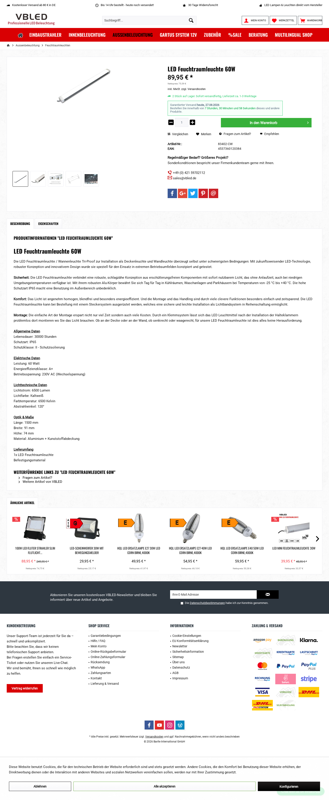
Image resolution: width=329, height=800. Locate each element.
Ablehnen (40, 786)
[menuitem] (310, 20)
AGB (175, 673)
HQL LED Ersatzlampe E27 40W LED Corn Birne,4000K (190, 550)
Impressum (180, 678)
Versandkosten (154, 736)
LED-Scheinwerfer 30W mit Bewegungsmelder (87, 550)
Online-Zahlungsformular (108, 657)
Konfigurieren (289, 786)
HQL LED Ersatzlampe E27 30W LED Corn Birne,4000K (138, 550)
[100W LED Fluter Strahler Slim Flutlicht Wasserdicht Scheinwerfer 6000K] (35, 528)
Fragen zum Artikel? (237, 134)
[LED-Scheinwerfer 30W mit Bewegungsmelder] (86, 528)
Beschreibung (20, 223)
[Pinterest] (203, 193)
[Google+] (182, 193)
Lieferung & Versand (105, 683)
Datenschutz (181, 667)
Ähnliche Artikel (22, 502)
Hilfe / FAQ (98, 641)
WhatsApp (98, 667)
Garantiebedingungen (106, 635)
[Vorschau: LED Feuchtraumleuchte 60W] (20, 179)
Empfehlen (271, 134)
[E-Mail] (213, 193)
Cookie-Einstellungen (186, 635)
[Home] (20, 35)
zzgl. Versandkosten (193, 89)
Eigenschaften (48, 223)
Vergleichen (179, 134)
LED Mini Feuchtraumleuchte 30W (293, 548)
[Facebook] (172, 193)
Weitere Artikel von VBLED (42, 482)
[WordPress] (179, 725)
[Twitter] (193, 193)
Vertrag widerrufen (25, 688)
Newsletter (179, 646)
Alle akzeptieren (164, 786)
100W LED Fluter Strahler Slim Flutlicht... (35, 550)
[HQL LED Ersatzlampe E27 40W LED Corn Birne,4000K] (190, 528)
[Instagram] (169, 725)
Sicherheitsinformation (188, 651)
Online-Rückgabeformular (108, 651)
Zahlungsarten (101, 673)
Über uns (178, 662)
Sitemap (178, 657)
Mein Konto (99, 646)
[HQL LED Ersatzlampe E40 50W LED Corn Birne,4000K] (242, 528)
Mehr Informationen (252, 772)
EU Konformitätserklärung (190, 641)
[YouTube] (159, 725)
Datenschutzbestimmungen (207, 603)
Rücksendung (100, 662)
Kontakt (96, 678)
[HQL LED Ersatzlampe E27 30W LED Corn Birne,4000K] (138, 528)
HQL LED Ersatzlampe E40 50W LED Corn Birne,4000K (242, 550)
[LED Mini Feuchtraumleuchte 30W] (294, 528)
